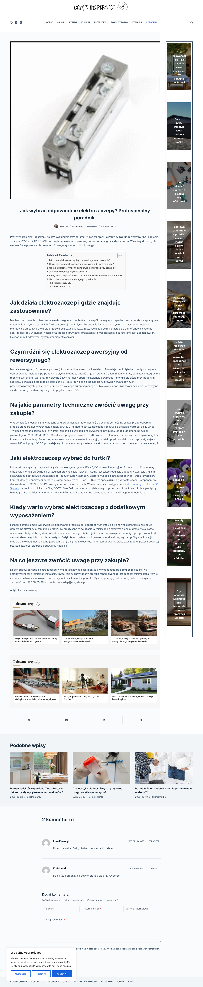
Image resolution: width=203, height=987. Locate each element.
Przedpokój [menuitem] (100, 22)
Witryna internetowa (137, 908)
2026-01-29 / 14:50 (136, 841)
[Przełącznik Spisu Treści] (118, 255)
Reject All (41, 973)
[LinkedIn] (141, 720)
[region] (41, 964)
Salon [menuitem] (60, 22)
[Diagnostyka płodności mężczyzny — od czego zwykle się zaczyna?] (101, 768)
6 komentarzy (34, 796)
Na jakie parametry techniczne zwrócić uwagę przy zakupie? (82, 267)
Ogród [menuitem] (49, 22)
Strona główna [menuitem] (18, 982)
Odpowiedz (154, 841)
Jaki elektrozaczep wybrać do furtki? (69, 271)
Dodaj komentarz (54, 919)
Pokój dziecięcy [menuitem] (119, 22)
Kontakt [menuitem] (36, 982)
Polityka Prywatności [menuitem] (85, 982)
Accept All (62, 973)
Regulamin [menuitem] (107, 982)
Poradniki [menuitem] (151, 22)
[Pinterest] (104, 720)
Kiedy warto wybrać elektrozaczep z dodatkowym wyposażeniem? (85, 275)
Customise (20, 973)
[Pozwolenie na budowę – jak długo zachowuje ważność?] (164, 768)
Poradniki (92, 226)
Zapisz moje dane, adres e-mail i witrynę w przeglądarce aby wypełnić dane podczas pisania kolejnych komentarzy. (103, 948)
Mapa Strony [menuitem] (52, 982)
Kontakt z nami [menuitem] (125, 982)
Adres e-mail (93, 908)
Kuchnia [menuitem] (85, 22)
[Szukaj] (191, 22)
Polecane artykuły (62, 283)
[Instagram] (21, 22)
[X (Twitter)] (16, 22)
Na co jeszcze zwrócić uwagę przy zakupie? (73, 279)
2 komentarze (108, 226)
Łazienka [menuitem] (72, 22)
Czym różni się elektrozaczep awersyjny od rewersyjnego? (81, 264)
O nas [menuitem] (66, 982)
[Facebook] (11, 22)
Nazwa (49, 908)
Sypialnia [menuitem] (137, 22)
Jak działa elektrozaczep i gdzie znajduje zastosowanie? (80, 260)
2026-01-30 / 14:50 (136, 868)
